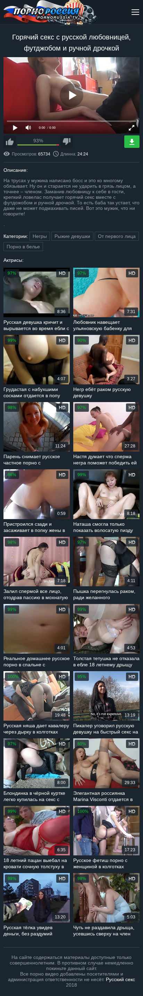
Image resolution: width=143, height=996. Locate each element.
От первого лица (117, 236)
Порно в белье (23, 246)
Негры (40, 236)
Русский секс (120, 979)
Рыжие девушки (72, 236)
